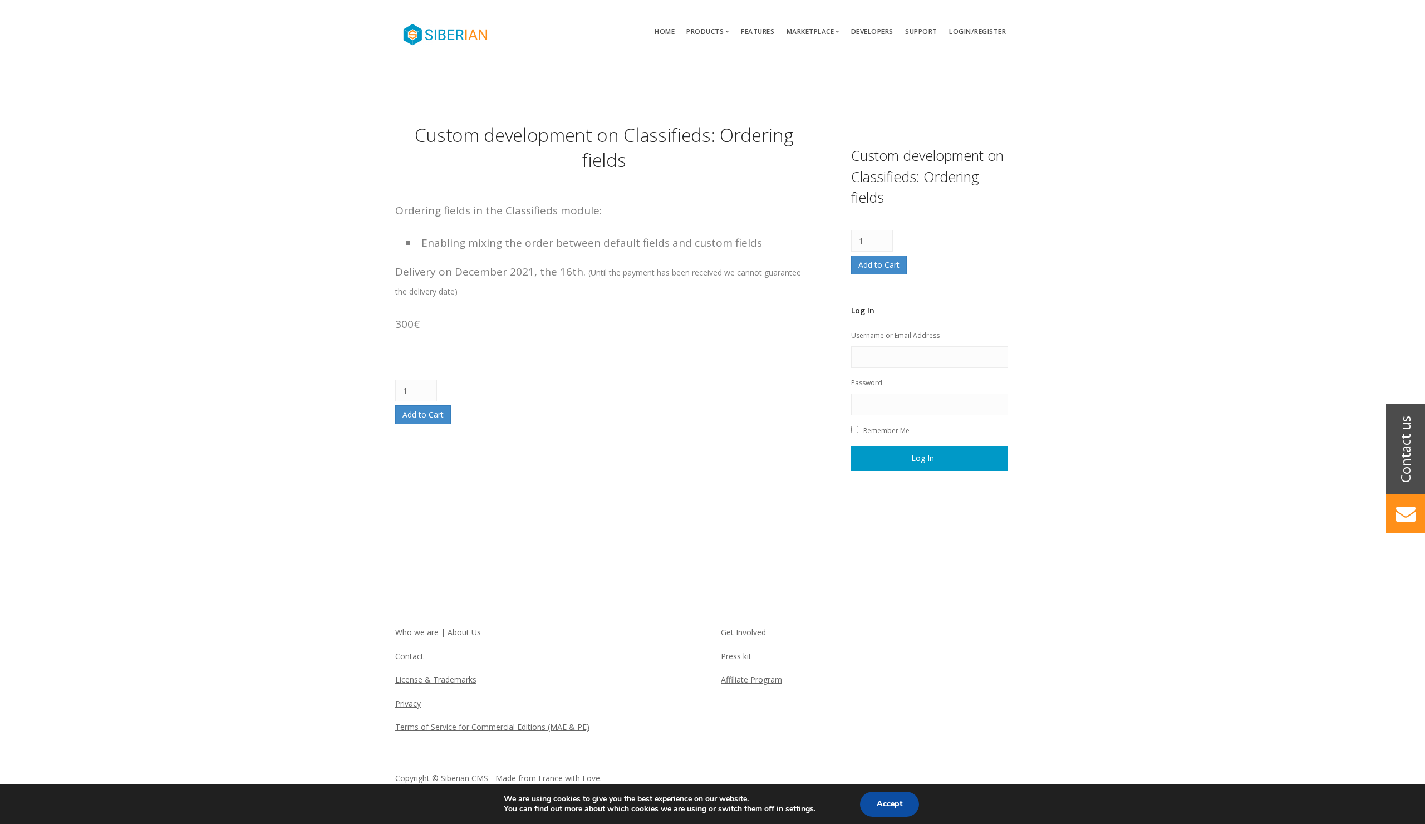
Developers (872, 31)
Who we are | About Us (438, 632)
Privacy (408, 703)
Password (866, 383)
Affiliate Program (751, 679)
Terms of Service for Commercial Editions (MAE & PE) (492, 727)
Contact (409, 656)
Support (921, 31)
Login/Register (977, 31)
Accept (889, 803)
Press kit (736, 656)
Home (665, 31)
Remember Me (886, 430)
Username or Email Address (895, 335)
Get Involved (743, 632)
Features (757, 31)
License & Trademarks (435, 679)
